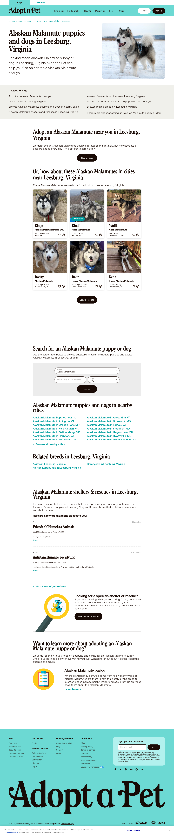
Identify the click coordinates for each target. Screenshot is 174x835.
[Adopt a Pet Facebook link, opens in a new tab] (115, 769)
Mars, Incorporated (89, 760)
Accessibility (86, 757)
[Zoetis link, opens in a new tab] (161, 823)
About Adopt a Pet (64, 743)
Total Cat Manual (16, 757)
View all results (87, 300)
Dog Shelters (37, 756)
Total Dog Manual (16, 753)
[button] (59, 234)
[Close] (170, 830)
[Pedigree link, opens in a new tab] (153, 823)
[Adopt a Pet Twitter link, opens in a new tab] (121, 769)
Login (144, 11)
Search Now (87, 158)
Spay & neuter (15, 750)
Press (58, 753)
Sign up (159, 11)
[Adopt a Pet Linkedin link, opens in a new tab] (142, 769)
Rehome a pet (15, 746)
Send (154, 747)
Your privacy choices (90, 767)
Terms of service (88, 750)
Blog (58, 746)
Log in (34, 767)
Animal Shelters (39, 753)
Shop (121, 11)
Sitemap (84, 743)
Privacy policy (87, 746)
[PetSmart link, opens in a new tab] (141, 822)
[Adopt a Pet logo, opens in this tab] (87, 799)
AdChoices (85, 763)
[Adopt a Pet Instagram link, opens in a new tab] (137, 769)
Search (87, 389)
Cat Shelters (37, 760)
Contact (59, 750)
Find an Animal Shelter (88, 616)
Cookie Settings (67, 824)
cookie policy (12, 832)
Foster (112, 11)
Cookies (84, 753)
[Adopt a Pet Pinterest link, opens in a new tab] (126, 769)
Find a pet (13, 743)
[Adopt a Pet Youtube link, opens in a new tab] (132, 769)
